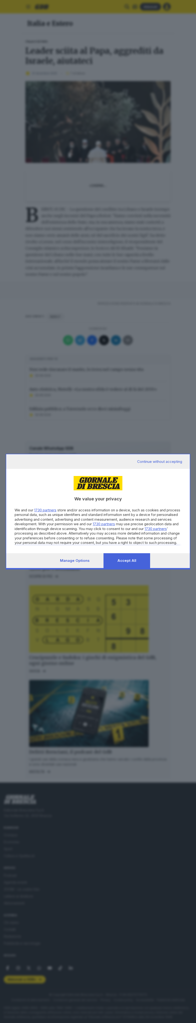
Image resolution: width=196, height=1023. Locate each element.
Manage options (75, 560)
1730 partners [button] (45, 510)
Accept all (126, 560)
